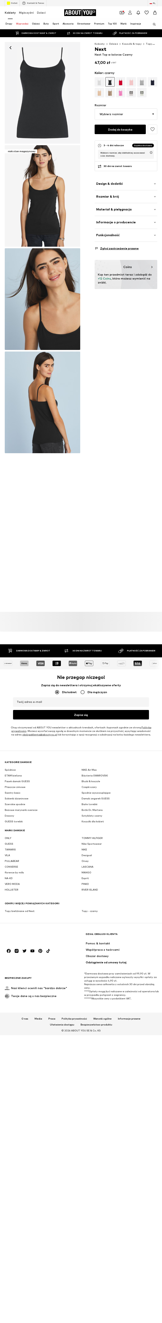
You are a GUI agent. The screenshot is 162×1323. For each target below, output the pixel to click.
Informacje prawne (129, 1019)
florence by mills (14, 872)
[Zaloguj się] (130, 12)
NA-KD (9, 878)
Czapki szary (89, 787)
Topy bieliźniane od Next (20, 911)
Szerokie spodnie (15, 804)
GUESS (9, 844)
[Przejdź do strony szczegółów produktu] (99, 82)
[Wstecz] (10, 47)
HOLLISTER (11, 889)
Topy (149, 43)
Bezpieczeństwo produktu (96, 1025)
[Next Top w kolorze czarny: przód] (42, 93)
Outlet (14, 3)
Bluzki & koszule (91, 781)
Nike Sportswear (92, 844)
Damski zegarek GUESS (96, 798)
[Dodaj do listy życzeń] (152, 129)
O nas (25, 1019)
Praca (51, 1019)
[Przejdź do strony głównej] (26, 936)
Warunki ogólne (102, 1019)
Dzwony (9, 815)
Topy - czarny (90, 911)
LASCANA (87, 866)
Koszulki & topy (132, 43)
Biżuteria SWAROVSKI (95, 775)
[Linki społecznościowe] (8, 951)
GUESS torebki (14, 821)
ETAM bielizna (13, 775)
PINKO (85, 884)
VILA (7, 855)
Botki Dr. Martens (92, 810)
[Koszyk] (155, 12)
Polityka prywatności (74, 1019)
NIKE (84, 849)
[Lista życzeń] (146, 12)
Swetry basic (12, 792)
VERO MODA (12, 884)
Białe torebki (89, 804)
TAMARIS (10, 849)
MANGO (86, 872)
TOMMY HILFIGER (92, 838)
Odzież (113, 43)
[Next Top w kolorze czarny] (42, 299)
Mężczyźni (26, 12)
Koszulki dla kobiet (93, 821)
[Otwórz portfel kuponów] (121, 12)
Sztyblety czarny (92, 815)
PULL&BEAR (12, 861)
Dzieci (41, 12)
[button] (126, 114)
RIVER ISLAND (90, 889)
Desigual (87, 855)
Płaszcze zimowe (15, 787)
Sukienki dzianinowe (16, 798)
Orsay (85, 861)
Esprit (85, 878)
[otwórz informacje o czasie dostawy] (151, 152)
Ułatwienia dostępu (62, 1025)
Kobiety (10, 12)
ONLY (8, 838)
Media (38, 1019)
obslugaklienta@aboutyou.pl (39, 734)
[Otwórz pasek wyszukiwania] (153, 24)
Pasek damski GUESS (17, 781)
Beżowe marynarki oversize (21, 810)
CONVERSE (11, 866)
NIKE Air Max (89, 770)
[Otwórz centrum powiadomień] (138, 12)
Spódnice (10, 770)
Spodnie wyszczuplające (96, 792)
